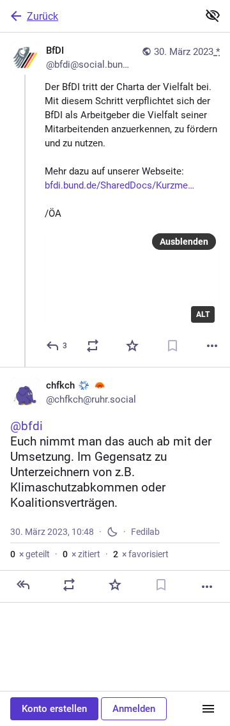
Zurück (42, 16)
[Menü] (208, 708)
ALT (203, 314)
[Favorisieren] (132, 345)
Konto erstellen (54, 708)
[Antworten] (23, 584)
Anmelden (133, 708)
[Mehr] (212, 345)
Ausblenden (184, 241)
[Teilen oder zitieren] (92, 345)
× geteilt (30, 554)
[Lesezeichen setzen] (172, 345)
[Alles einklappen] (212, 15)
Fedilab (145, 532)
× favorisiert (141, 554)
